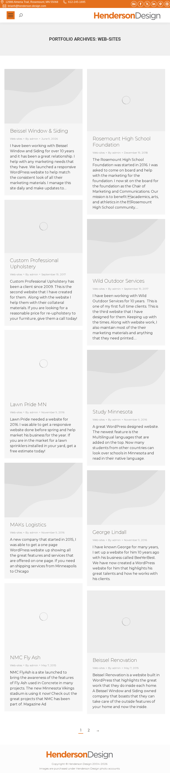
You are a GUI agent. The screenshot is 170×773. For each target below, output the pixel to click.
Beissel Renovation (115, 660)
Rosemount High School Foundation (114, 100)
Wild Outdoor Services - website (120, 246)
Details (49, 96)
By (31, 138)
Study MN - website (120, 377)
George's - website (120, 498)
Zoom (126, 100)
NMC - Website (32, 616)
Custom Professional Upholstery (34, 263)
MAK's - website (37, 490)
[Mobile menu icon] (11, 15)
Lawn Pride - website (32, 363)
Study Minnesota (113, 412)
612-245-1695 (76, 2)
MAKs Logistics (28, 525)
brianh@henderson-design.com (27, 6)
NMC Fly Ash (25, 658)
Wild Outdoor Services (119, 281)
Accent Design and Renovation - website (114, 621)
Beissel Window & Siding (39, 131)
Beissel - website (37, 96)
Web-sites (16, 138)
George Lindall (109, 532)
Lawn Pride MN (28, 404)
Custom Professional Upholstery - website (32, 226)
